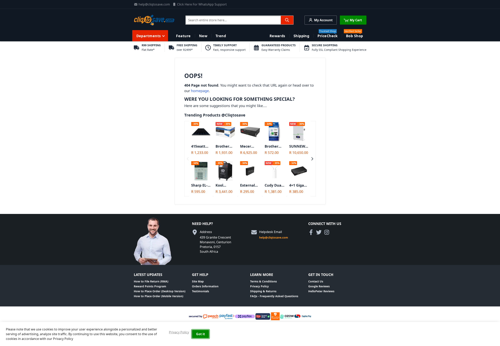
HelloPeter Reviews (321, 291)
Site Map (198, 281)
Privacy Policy (259, 286)
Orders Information (205, 286)
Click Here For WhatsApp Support (202, 4)
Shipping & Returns (263, 291)
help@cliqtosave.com (154, 4)
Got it (200, 334)
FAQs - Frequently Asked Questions (274, 296)
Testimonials (200, 291)
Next (312, 159)
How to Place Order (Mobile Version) (158, 296)
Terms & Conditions (263, 281)
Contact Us (315, 281)
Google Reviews (319, 286)
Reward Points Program (150, 286)
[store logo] (154, 20)
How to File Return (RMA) (151, 281)
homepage (200, 90)
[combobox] (239, 20)
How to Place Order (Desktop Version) (159, 291)
